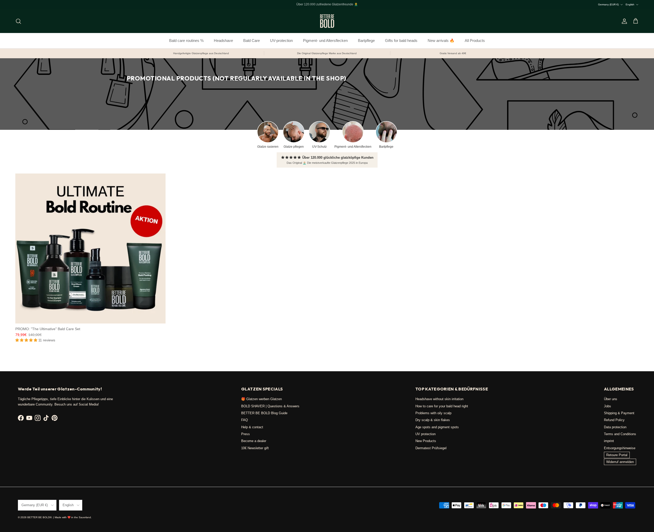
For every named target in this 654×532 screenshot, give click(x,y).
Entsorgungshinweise (619, 448)
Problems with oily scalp (433, 413)
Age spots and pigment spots (437, 427)
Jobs (607, 406)
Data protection (615, 427)
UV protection (425, 434)
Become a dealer (253, 441)
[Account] (623, 21)
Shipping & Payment (619, 413)
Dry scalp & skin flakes (432, 420)
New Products (425, 441)
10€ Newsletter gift (255, 448)
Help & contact (252, 427)
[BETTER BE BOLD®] (327, 21)
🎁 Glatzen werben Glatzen (261, 399)
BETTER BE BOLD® (39, 517)
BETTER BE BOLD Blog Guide (264, 413)
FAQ (244, 420)
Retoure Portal (616, 455)
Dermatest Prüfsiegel (431, 448)
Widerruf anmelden (620, 462)
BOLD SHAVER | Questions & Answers (270, 406)
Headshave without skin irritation (439, 399)
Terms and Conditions (620, 434)
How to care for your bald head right (441, 406)
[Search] (18, 21)
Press (245, 434)
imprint (609, 441)
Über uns (610, 399)
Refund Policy (614, 420)
